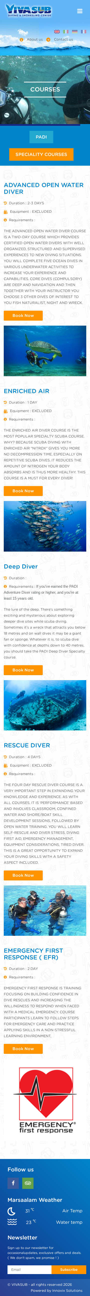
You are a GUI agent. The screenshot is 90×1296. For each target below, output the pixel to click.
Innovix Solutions (67, 1291)
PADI (41, 137)
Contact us (63, 39)
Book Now (23, 315)
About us (35, 39)
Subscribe (69, 1270)
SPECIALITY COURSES (41, 154)
